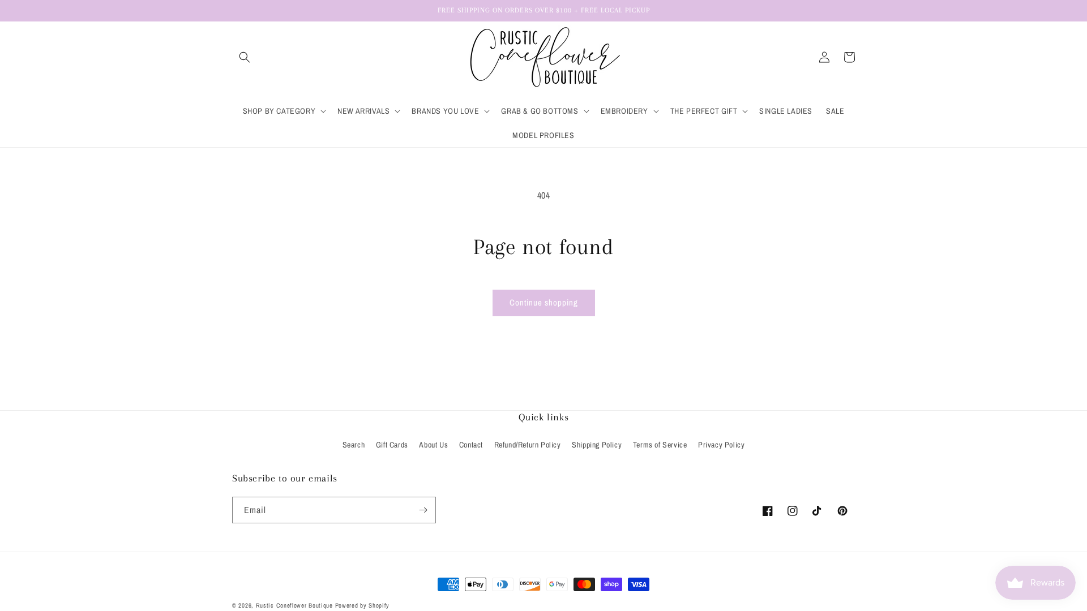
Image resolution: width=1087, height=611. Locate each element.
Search (354, 445)
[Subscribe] (422, 510)
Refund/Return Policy (527, 445)
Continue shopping (544, 302)
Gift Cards (392, 445)
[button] (244, 57)
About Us (433, 445)
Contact (471, 445)
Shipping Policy (597, 445)
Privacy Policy (721, 445)
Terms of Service (660, 445)
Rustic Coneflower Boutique (294, 605)
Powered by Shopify (362, 605)
